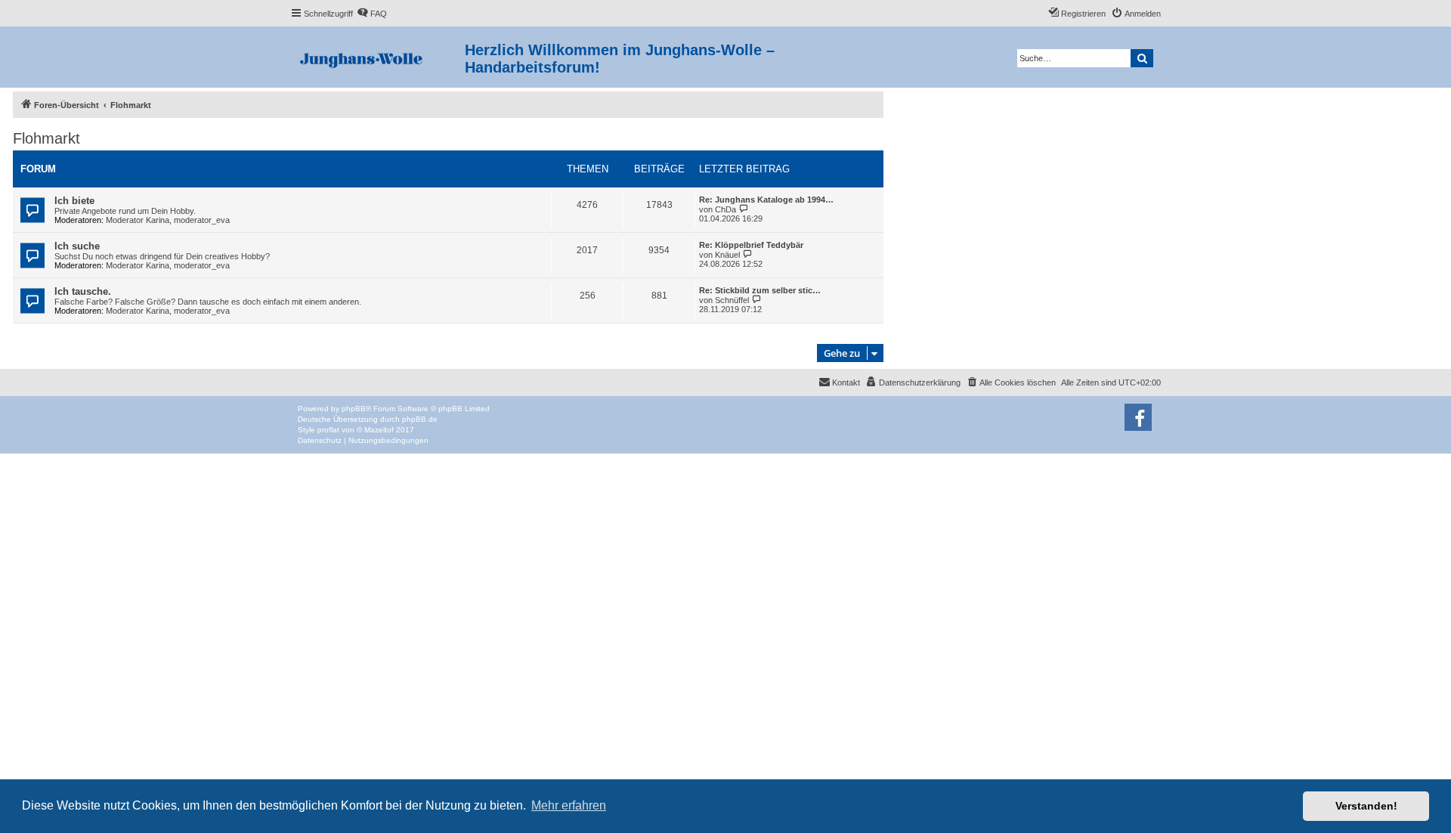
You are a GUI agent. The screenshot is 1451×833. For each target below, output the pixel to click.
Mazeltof (379, 430)
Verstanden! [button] (1366, 806)
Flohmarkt (46, 138)
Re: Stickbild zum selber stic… (760, 290)
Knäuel (727, 254)
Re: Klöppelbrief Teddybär (751, 244)
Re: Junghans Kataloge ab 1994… (766, 199)
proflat (328, 430)
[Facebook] (1138, 417)
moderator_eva (202, 220)
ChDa (725, 209)
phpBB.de (420, 419)
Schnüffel (732, 300)
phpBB (354, 408)
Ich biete (74, 200)
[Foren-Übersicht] (377, 57)
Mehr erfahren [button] (568, 805)
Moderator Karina (137, 220)
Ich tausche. (82, 291)
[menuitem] (372, 14)
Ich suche (77, 246)
